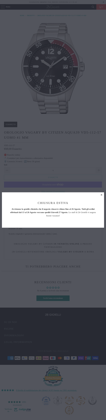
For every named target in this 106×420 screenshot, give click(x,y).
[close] (101, 194)
